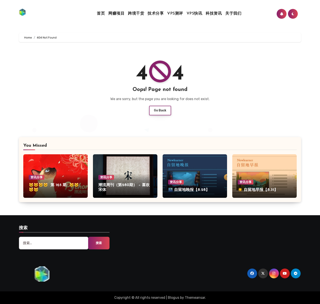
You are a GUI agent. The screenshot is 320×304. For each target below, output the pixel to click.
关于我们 (233, 14)
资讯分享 (36, 177)
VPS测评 (175, 14)
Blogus (173, 298)
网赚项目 (116, 14)
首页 (101, 14)
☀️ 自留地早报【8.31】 (258, 190)
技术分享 (156, 14)
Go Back (160, 110)
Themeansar (195, 298)
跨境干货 (136, 14)
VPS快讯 (194, 14)
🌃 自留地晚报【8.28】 (189, 190)
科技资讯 (214, 14)
